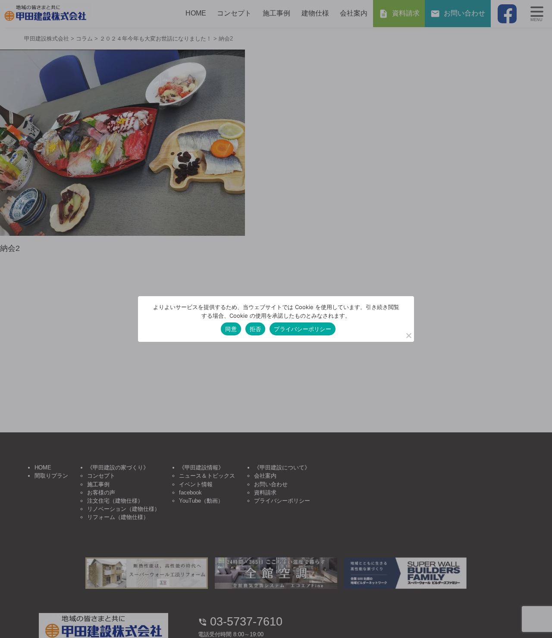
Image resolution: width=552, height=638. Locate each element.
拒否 (255, 328)
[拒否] (408, 335)
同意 (231, 328)
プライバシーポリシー (302, 328)
